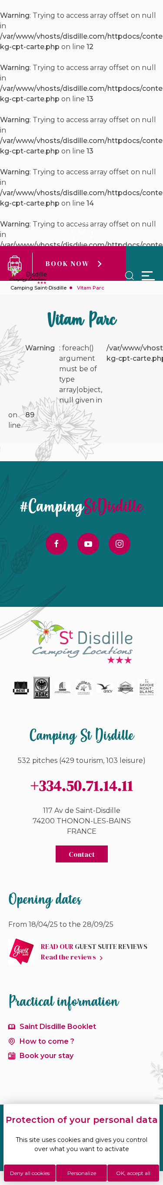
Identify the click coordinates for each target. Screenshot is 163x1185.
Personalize (81, 1173)
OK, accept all (133, 1173)
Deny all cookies (30, 1173)
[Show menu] (148, 275)
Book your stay (46, 1056)
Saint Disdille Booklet (58, 1026)
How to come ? (47, 1041)
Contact (82, 854)
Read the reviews (68, 957)
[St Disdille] (27, 275)
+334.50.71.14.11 (81, 786)
